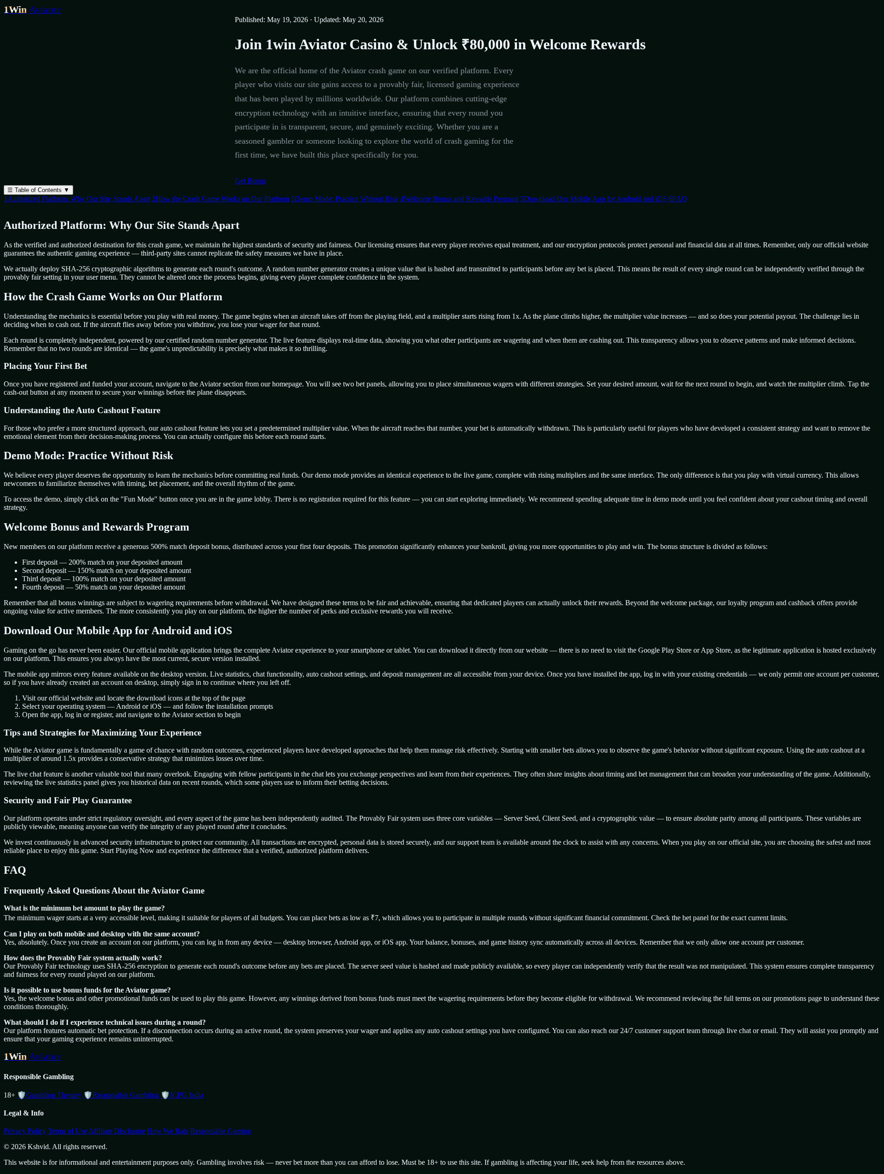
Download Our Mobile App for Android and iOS (593, 199)
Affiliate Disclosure (116, 1131)
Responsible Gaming (220, 1131)
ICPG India (182, 1095)
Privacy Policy (25, 1131)
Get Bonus (250, 181)
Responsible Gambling (121, 1095)
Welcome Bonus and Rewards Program (459, 199)
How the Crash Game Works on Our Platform (220, 199)
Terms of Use (67, 1131)
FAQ (678, 199)
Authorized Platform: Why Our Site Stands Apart (77, 199)
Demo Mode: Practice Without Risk (344, 199)
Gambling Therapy (49, 1095)
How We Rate (167, 1131)
